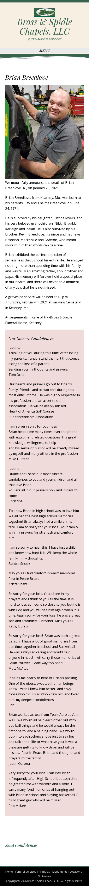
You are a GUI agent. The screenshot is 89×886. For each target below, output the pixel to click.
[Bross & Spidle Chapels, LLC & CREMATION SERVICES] (44, 12)
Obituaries (44, 876)
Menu (44, 50)
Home (9, 871)
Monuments (59, 871)
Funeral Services (25, 871)
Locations (76, 871)
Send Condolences (21, 845)
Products (44, 871)
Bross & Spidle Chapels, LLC (44, 26)
